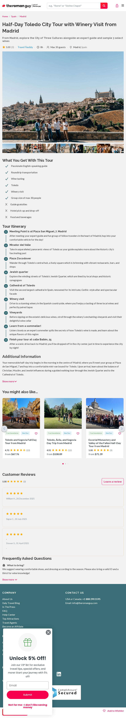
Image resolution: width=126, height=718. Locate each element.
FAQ (4, 610)
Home (5, 16)
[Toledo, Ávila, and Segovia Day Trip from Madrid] (63, 428)
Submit (27, 695)
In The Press (8, 606)
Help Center (8, 614)
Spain (13, 16)
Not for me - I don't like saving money (27, 706)
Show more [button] (8, 381)
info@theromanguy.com (84, 602)
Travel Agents (9, 622)
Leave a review (113, 481)
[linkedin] (59, 674)
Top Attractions (10, 618)
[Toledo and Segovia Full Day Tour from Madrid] (21, 428)
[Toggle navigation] (123, 5)
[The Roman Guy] (21, 5)
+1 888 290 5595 (91, 598)
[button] (122, 429)
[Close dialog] (48, 632)
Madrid (23, 16)
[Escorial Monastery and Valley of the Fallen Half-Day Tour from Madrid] (105, 428)
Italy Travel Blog (11, 602)
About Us (7, 598)
